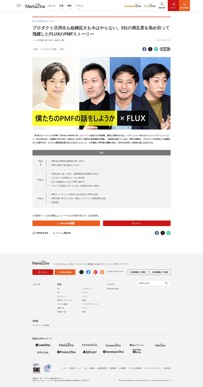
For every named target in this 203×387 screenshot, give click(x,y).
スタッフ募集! (89, 368)
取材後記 (55, 202)
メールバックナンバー (115, 271)
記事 (61, 5)
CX (58, 292)
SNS (84, 311)
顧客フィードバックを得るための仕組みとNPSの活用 (75, 194)
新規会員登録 (67, 223)
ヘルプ (64, 368)
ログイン (138, 223)
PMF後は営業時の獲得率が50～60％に (68, 161)
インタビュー (87, 288)
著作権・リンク (75, 368)
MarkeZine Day (112, 288)
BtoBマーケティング (64, 300)
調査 (83, 300)
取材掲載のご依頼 (160, 272)
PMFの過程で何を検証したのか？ (66, 165)
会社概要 (122, 368)
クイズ (84, 296)
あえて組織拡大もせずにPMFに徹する (68, 181)
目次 (101, 152)
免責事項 (113, 368)
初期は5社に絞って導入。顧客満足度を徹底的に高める (75, 173)
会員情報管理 (102, 368)
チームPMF (36, 40)
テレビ (84, 308)
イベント (79, 5)
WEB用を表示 (42, 232)
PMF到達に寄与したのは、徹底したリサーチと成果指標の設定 (79, 198)
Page (41, 179)
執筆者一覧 (61, 311)
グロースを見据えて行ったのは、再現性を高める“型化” (75, 185)
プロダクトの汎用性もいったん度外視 (68, 177)
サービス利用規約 (135, 368)
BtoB (35, 49)
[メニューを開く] (18, 5)
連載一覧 (60, 308)
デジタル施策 (62, 304)
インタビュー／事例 (48, 49)
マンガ (84, 292)
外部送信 (167, 368)
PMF (62, 49)
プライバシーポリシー (153, 368)
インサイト (61, 296)
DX (58, 288)
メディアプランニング (90, 304)
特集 (69, 5)
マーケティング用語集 (40, 325)
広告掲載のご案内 (138, 272)
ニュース (51, 5)
